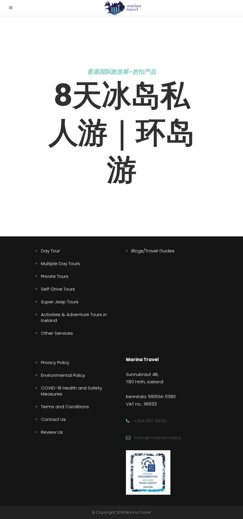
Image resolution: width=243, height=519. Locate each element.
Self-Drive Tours (58, 289)
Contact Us (53, 419)
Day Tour (50, 251)
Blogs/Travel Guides (153, 251)
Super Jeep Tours (60, 302)
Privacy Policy (55, 362)
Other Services (57, 333)
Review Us (52, 432)
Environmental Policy (63, 375)
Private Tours (54, 276)
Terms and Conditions (65, 406)
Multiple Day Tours (60, 263)
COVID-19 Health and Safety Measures (71, 391)
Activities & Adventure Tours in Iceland (74, 317)
